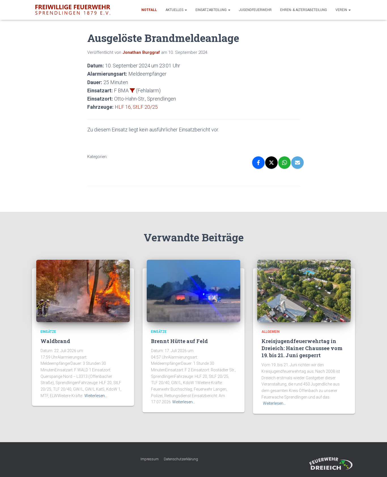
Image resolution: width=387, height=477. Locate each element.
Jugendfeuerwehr (255, 10)
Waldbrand (55, 341)
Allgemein (270, 332)
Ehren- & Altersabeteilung (303, 10)
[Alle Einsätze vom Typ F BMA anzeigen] (132, 90)
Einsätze (48, 332)
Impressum (150, 459)
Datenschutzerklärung (181, 459)
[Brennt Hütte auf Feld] (193, 290)
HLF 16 (123, 107)
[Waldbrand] (83, 290)
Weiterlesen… (95, 395)
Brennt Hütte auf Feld (179, 341)
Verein (341, 10)
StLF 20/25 (145, 107)
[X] (271, 162)
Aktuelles (174, 10)
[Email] (297, 162)
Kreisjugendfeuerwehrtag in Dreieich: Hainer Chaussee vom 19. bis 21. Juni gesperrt (302, 348)
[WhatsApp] (284, 162)
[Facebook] (258, 162)
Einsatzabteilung (211, 10)
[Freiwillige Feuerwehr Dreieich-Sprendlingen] (73, 10)
